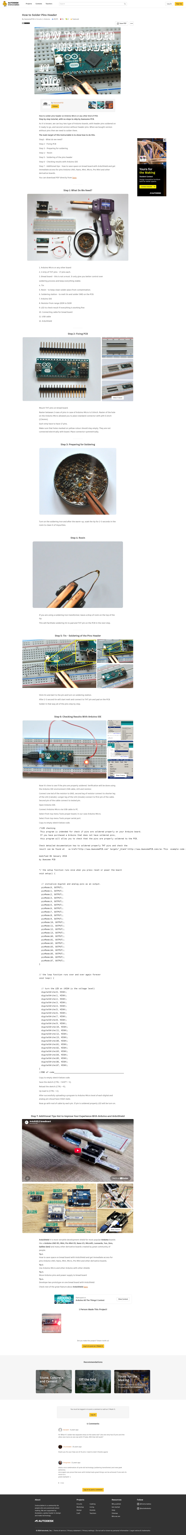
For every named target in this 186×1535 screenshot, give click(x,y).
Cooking (93, 1504)
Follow (55, 106)
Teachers (49, 4)
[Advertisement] (151, 167)
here (74, 177)
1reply (62, 1483)
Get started (116, 1507)
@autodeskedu (145, 1508)
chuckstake (67, 1447)
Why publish (116, 1504)
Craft (78, 1513)
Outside (92, 1510)
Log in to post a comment (93, 1490)
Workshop (80, 1507)
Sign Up (179, 4)
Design (79, 1510)
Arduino (47, 19)
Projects (29, 4)
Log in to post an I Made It (93, 1346)
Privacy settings (88, 1530)
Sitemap (115, 1513)
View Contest (123, 1299)
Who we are (116, 1516)
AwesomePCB (29, 19)
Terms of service (60, 1530)
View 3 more (117, 398)
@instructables (145, 1504)
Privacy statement (74, 1530)
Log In (169, 4)
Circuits (39, 19)
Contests (39, 4)
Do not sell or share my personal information (112, 1530)
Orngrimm (67, 1463)
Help (113, 1510)
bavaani (66, 1430)
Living (92, 1507)
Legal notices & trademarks (140, 1530)
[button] (132, 23)
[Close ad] (164, 140)
